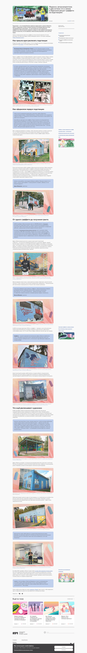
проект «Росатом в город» (18, 37)
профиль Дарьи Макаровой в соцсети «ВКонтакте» (22, 164)
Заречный (47, 623)
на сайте (46, 233)
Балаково (15, 623)
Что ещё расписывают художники (65, 42)
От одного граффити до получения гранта (66, 40)
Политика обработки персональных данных (15, 643)
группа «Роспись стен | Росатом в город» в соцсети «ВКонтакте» (35, 404)
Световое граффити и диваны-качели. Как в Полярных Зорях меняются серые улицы (66, 329)
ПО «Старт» (21, 44)
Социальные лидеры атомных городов (27, 230)
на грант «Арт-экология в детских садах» (44, 571)
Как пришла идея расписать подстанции (64, 36)
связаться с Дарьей (34, 589)
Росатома (46, 224)
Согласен (63, 647)
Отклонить (64, 649)
